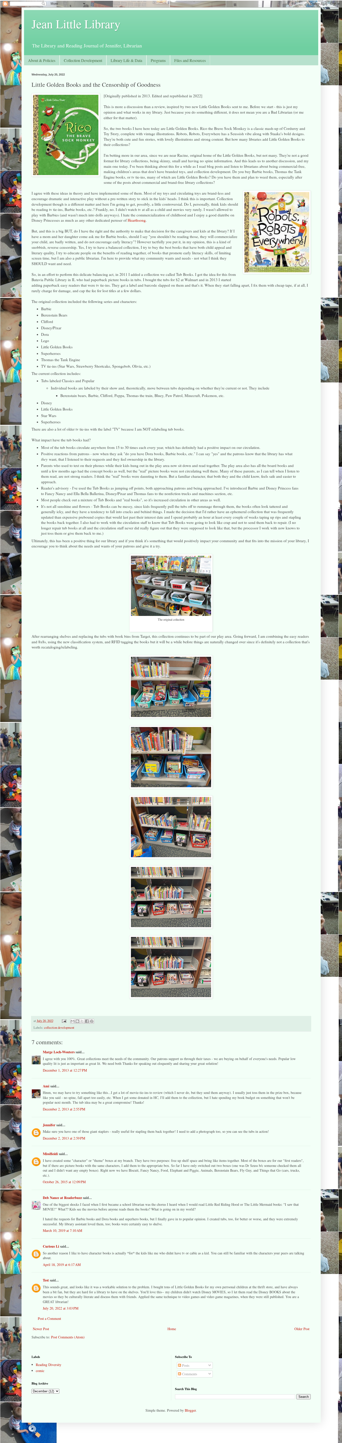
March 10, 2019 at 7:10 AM (62, 1230)
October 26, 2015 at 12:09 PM (64, 1181)
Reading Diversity (48, 1364)
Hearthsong (137, 220)
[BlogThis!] (77, 1021)
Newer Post (41, 1328)
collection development (59, 1027)
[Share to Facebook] (86, 1021)
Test (46, 1280)
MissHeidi (50, 1153)
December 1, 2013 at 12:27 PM (65, 1070)
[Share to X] (82, 1021)
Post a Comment (49, 1318)
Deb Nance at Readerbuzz (62, 1197)
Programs (158, 60)
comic (40, 1370)
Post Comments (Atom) (68, 1337)
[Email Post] (63, 1021)
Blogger (190, 1410)
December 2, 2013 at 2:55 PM (64, 1109)
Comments (189, 1374)
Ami (46, 1086)
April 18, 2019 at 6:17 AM (62, 1264)
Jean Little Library (76, 24)
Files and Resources (190, 60)
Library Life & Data (126, 60)
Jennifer (49, 1125)
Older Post (301, 1328)
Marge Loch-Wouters (59, 1052)
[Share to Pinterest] (91, 1021)
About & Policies (41, 60)
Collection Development (83, 60)
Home (171, 1328)
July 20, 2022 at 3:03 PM (60, 1308)
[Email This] (72, 1021)
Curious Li (51, 1246)
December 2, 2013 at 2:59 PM (64, 1138)
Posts (185, 1365)
